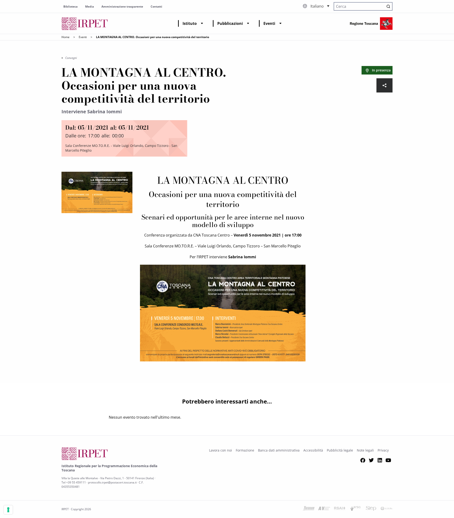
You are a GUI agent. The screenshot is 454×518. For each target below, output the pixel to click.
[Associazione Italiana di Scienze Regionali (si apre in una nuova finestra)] (387, 509)
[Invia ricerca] (388, 6)
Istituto (190, 23)
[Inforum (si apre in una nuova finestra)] (308, 509)
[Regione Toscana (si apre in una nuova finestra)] (371, 23)
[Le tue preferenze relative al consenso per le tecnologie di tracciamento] (8, 509)
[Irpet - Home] (84, 23)
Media (89, 6)
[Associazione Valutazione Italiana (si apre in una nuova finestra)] (324, 509)
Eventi (269, 23)
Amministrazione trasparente (122, 6)
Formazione (245, 450)
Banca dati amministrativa (279, 450)
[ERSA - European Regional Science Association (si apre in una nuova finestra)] (355, 509)
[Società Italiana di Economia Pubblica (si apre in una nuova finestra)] (371, 509)
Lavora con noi (220, 450)
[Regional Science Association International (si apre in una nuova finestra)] (340, 509)
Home (65, 37)
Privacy (383, 450)
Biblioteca (70, 6)
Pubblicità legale (340, 450)
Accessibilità (313, 450)
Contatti (156, 6)
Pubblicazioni (230, 23)
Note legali (365, 450)
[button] (320, 6)
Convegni (71, 58)
